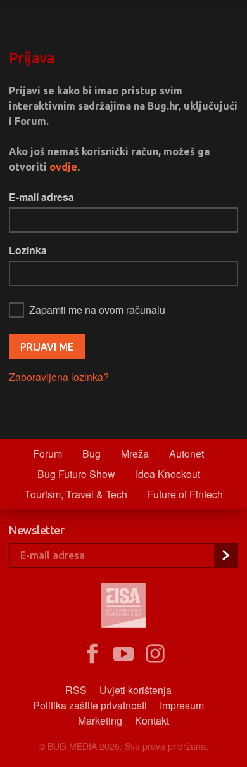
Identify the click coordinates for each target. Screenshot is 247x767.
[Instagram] (155, 654)
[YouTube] (123, 654)
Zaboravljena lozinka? (59, 377)
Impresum (182, 705)
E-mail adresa (41, 197)
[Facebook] (92, 654)
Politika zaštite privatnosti (90, 705)
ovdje (63, 166)
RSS (76, 690)
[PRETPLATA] (225, 555)
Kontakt (152, 720)
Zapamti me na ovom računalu (97, 309)
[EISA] (123, 607)
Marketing (100, 720)
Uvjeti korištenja (135, 690)
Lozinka (28, 250)
